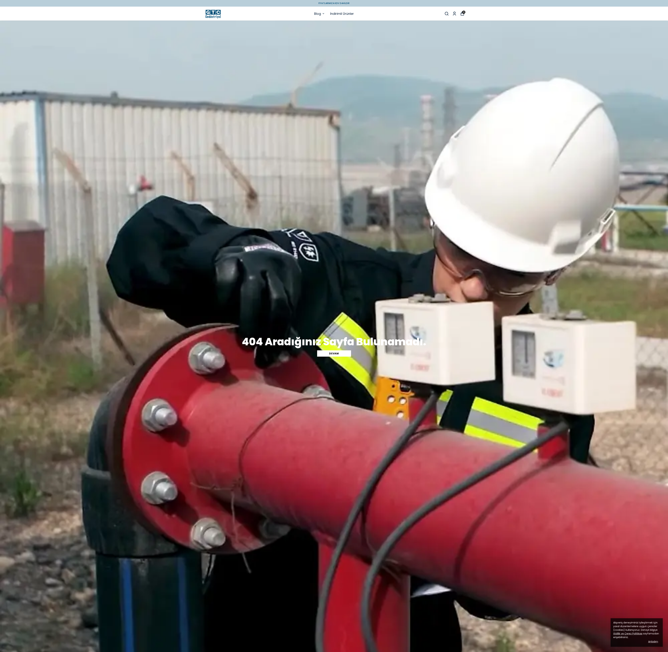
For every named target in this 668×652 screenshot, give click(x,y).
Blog (317, 13)
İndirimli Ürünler (342, 13)
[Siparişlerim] (454, 13)
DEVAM (334, 353)
